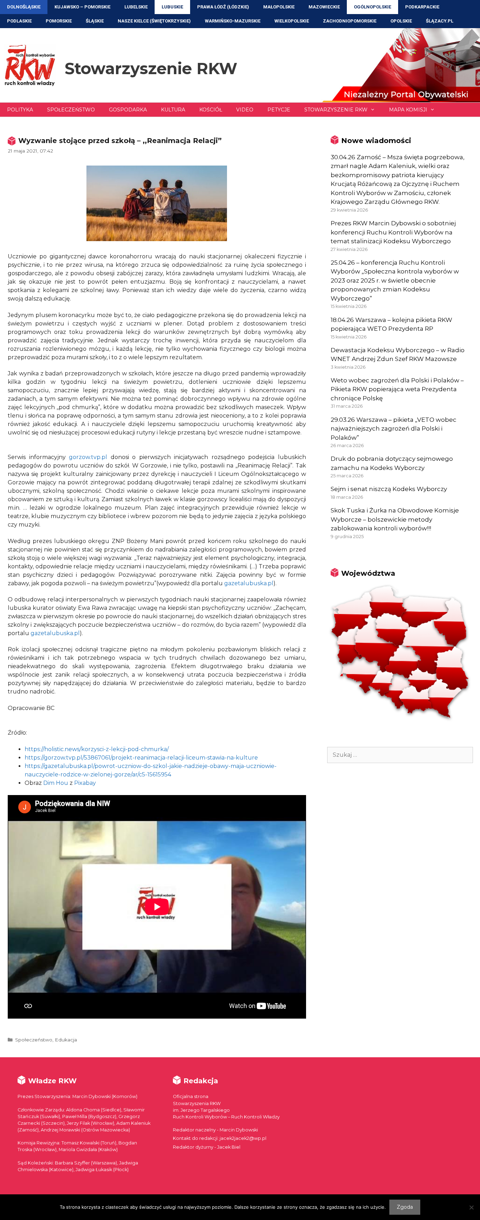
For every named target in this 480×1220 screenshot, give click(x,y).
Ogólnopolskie (372, 6)
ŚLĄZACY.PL (439, 21)
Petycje (278, 109)
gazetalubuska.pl (248, 583)
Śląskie (95, 21)
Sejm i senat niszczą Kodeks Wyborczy (389, 488)
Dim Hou (55, 783)
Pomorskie (59, 21)
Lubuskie (172, 6)
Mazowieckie (324, 6)
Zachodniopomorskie (349, 21)
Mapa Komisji (408, 109)
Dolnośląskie (23, 6)
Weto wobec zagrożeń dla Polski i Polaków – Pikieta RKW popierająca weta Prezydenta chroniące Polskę (397, 389)
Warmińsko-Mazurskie (232, 21)
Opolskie (401, 21)
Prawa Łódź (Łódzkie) (223, 6)
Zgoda (405, 1207)
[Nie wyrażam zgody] (471, 1207)
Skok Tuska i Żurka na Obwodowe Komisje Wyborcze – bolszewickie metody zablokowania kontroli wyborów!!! (395, 519)
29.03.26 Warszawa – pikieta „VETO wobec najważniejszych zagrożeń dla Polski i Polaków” (393, 428)
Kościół (210, 109)
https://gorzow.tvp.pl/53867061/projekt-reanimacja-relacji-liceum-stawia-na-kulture (141, 757)
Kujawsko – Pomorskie (82, 6)
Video (244, 109)
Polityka (20, 109)
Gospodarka (128, 109)
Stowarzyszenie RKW (151, 68)
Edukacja (66, 1040)
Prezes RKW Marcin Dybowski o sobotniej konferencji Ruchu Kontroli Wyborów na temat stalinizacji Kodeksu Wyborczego (393, 232)
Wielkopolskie (291, 21)
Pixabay (85, 783)
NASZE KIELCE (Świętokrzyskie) (154, 21)
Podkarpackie (422, 6)
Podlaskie (19, 21)
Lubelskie (136, 6)
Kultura (173, 109)
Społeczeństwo (71, 109)
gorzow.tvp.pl (88, 457)
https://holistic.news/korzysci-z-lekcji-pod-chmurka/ (97, 749)
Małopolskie (278, 6)
